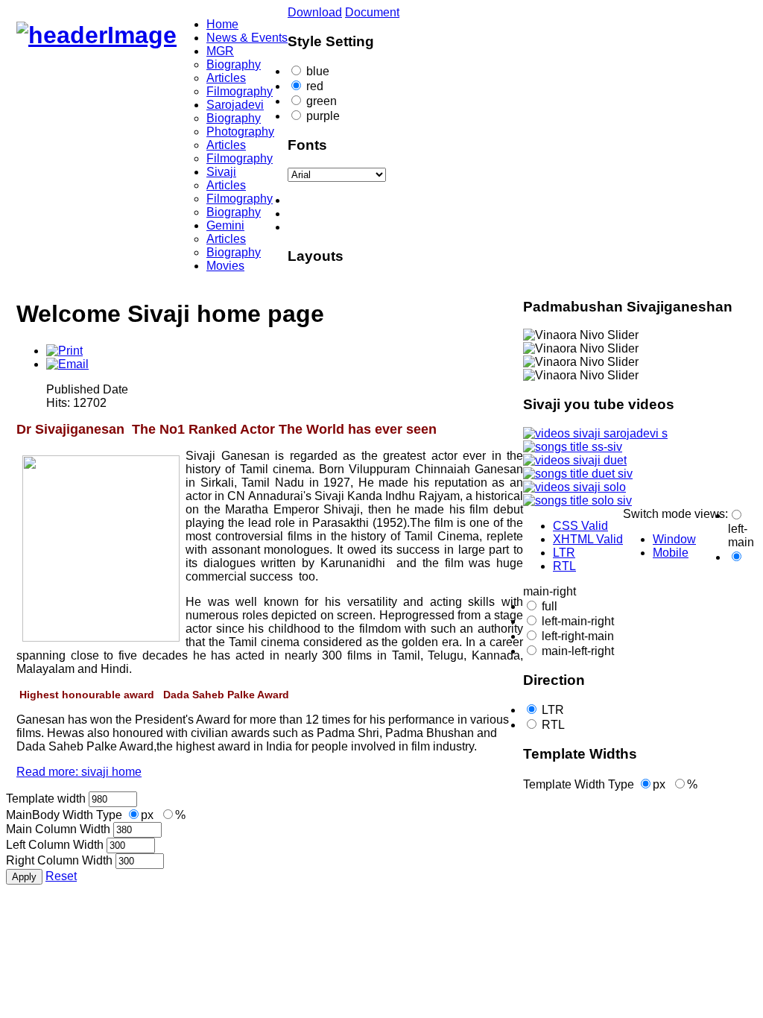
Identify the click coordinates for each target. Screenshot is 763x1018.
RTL (553, 724)
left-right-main (578, 636)
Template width (46, 798)
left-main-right (578, 621)
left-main (741, 535)
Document (372, 12)
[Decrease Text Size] (396, 200)
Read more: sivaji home (79, 771)
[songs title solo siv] (577, 500)
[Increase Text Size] (396, 227)
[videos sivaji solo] (574, 487)
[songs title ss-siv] (572, 446)
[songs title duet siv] (578, 473)
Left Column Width (55, 844)
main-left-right (578, 651)
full (549, 606)
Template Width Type (578, 784)
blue (317, 71)
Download (315, 12)
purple (323, 116)
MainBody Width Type (64, 815)
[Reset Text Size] (396, 214)
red (314, 86)
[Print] (64, 350)
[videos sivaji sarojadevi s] (595, 433)
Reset (61, 876)
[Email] (67, 364)
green (321, 101)
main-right (549, 591)
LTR (553, 710)
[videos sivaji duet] (575, 460)
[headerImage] (96, 35)
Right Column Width (59, 860)
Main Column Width (58, 829)
